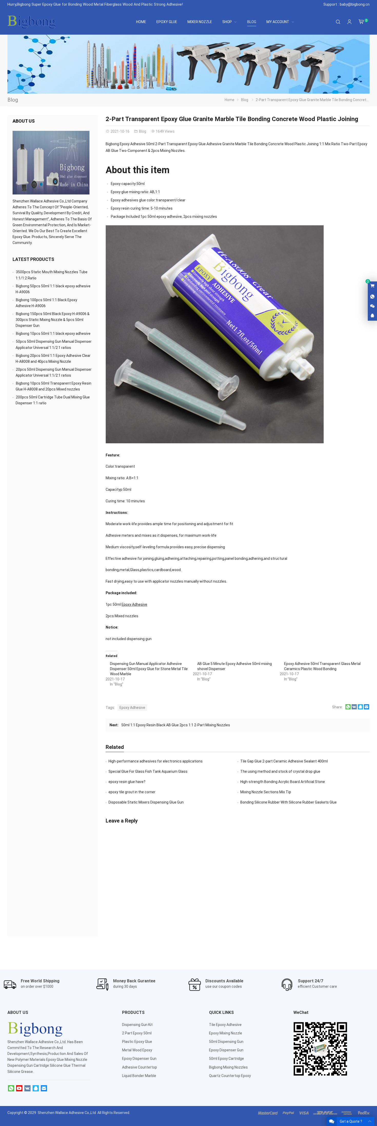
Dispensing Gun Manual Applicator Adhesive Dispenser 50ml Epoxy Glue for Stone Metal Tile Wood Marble (149, 669)
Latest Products (33, 259)
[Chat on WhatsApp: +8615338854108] (372, 296)
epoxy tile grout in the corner (131, 792)
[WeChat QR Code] (372, 306)
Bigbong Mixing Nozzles (228, 1067)
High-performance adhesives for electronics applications (155, 761)
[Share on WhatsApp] (348, 708)
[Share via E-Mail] (366, 708)
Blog (12, 100)
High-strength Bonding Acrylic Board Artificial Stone (282, 782)
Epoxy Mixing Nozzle (225, 1033)
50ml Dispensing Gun (226, 1042)
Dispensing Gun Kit (137, 1025)
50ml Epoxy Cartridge (226, 1058)
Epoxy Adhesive (134, 604)
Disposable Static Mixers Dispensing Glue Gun (146, 802)
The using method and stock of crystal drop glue (280, 771)
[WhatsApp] (11, 1088)
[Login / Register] (349, 21)
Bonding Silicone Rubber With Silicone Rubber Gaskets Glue (288, 802)
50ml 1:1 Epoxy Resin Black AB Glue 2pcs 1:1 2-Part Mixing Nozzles (175, 725)
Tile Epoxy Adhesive (225, 1025)
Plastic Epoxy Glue (137, 1042)
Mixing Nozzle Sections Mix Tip (265, 792)
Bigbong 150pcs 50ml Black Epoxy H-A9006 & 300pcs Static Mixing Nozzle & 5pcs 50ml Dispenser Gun (53, 320)
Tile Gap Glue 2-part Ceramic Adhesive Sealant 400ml (284, 761)
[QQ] (35, 1088)
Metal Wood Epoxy (137, 1050)
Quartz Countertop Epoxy (230, 1076)
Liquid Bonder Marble (139, 1076)
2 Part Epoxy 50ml (137, 1033)
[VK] (27, 1088)
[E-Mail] (43, 1088)
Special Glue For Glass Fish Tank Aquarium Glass (147, 771)
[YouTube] (19, 1088)
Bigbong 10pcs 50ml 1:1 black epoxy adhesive (53, 333)
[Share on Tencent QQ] (360, 708)
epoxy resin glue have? (126, 782)
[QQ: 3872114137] (372, 315)
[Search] (338, 22)
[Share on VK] (354, 708)
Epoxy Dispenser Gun (139, 1058)
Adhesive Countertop (139, 1067)
